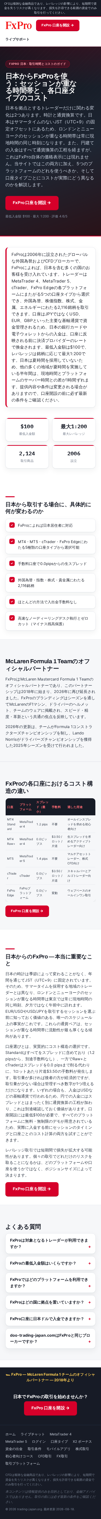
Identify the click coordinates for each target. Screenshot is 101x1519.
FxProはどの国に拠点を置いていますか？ (47, 1302)
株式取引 (82, 1449)
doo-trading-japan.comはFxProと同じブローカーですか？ (50, 1338)
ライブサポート (17, 39)
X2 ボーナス (82, 1441)
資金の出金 (14, 1449)
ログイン (39, 1441)
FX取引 (62, 1456)
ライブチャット (33, 1434)
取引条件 (34, 1449)
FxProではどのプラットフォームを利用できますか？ (49, 1282)
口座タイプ (59, 1441)
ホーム (10, 1434)
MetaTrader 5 (16, 1441)
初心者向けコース (19, 1456)
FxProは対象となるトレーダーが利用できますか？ (49, 1243)
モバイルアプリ (58, 1449)
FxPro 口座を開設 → (57, 25)
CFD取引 (45, 1456)
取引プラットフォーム (22, 1463)
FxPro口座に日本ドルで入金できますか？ (47, 1318)
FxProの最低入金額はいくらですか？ (43, 1263)
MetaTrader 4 (61, 1434)
